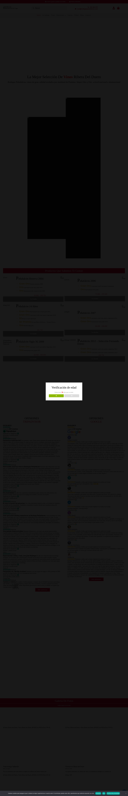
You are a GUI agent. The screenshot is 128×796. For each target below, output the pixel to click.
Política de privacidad (113, 793)
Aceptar (98, 793)
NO (72, 395)
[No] (126, 793)
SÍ (56, 395)
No (104, 793)
